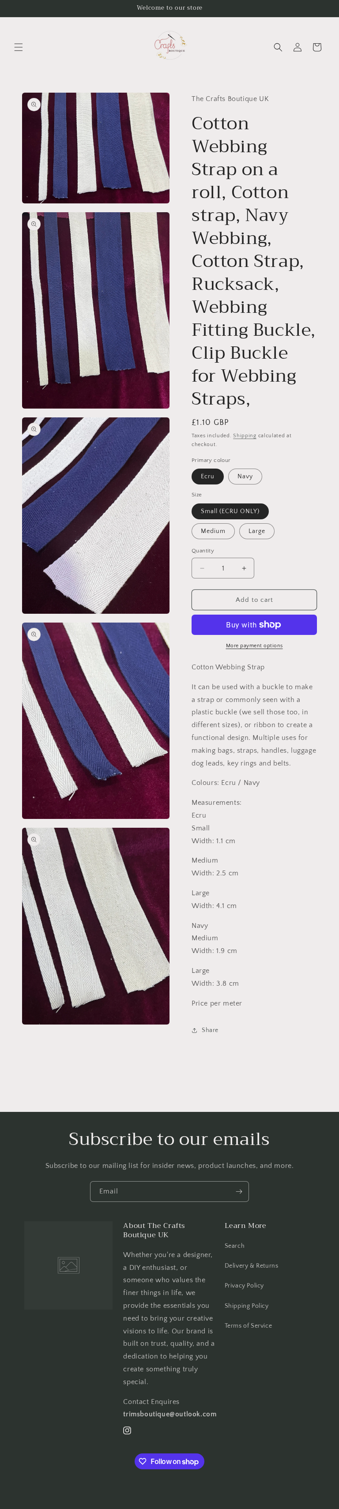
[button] (18, 47)
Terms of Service (248, 1325)
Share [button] (210, 1030)
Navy (245, 476)
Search (235, 1246)
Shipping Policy (247, 1306)
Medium (213, 531)
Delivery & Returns (252, 1265)
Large (257, 531)
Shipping (244, 436)
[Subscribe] (239, 1191)
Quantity (203, 551)
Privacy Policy (244, 1285)
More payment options (254, 646)
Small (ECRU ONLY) (230, 511)
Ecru (208, 476)
